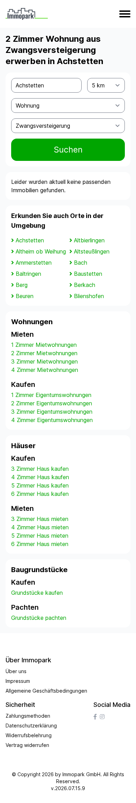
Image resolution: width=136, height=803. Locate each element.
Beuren (24, 296)
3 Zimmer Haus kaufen (40, 468)
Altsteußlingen (91, 251)
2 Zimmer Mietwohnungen (44, 353)
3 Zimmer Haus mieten (39, 518)
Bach (80, 262)
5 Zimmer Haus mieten (39, 535)
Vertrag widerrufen (27, 745)
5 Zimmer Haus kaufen (40, 485)
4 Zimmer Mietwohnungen (44, 369)
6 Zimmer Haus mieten (39, 543)
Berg (22, 284)
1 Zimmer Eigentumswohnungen (51, 394)
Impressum (18, 681)
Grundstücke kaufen (37, 592)
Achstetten (30, 240)
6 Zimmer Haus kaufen (40, 493)
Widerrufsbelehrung (29, 735)
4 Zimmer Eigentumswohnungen (52, 419)
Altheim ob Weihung (41, 251)
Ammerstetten (34, 262)
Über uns (16, 671)
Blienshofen (89, 296)
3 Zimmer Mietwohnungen (44, 361)
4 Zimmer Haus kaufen (40, 477)
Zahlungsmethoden (28, 716)
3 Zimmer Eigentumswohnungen (51, 411)
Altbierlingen (89, 240)
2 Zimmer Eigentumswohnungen (51, 403)
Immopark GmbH (81, 774)
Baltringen (28, 273)
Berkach (84, 284)
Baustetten (88, 273)
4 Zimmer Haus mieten (40, 527)
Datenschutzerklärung (31, 725)
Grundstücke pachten (38, 617)
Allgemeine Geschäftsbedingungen (46, 691)
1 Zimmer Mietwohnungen (44, 344)
